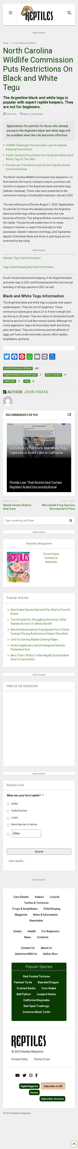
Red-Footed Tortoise (36, 976)
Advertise (51, 561)
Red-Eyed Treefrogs (36, 1006)
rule (70, 177)
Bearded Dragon (48, 982)
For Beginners (50, 931)
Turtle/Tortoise (19, 810)
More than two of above (24, 824)
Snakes (39, 896)
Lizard (14, 817)
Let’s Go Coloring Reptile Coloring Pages (34, 639)
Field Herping (52, 908)
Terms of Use (42, 1059)
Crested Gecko (26, 988)
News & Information (45, 914)
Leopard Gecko (46, 994)
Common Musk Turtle (36, 1011)
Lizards (54, 896)
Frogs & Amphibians (25, 908)
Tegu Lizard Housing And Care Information (28, 267)
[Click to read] (39, 440)
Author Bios (50, 953)
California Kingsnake (36, 1000)
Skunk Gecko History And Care (17, 507)
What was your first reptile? (25, 795)
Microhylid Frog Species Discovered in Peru (58, 507)
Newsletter (36, 920)
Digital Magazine (29, 1086)
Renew (34, 1092)
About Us (46, 947)
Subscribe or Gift (53, 1086)
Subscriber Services (52, 1099)
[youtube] (17, 1075)
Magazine (21, 914)
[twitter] (24, 1075)
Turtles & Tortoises (36, 902)
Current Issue (51, 553)
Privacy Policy (20, 1059)
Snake (14, 803)
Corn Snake (48, 988)
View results (16, 861)
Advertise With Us (26, 953)
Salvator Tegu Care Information (22, 258)
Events (17, 931)
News (27, 937)
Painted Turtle (23, 982)
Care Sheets (21, 896)
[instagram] (31, 1075)
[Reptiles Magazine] (35, 23)
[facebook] (36, 1075)
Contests (42, 937)
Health (32, 931)
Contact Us (51, 557)
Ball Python (24, 994)
